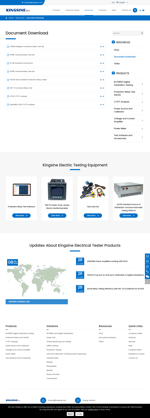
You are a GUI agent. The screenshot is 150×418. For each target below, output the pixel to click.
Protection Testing (54, 350)
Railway (50, 362)
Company (102, 10)
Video (117, 63)
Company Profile (135, 333)
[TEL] (147, 271)
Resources (89, 10)
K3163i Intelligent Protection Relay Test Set (27, 46)
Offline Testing (52, 345)
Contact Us (126, 10)
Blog (130, 345)
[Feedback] (147, 266)
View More (21, 215)
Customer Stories (72, 10)
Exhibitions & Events (136, 354)
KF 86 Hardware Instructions (21, 63)
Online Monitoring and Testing (59, 341)
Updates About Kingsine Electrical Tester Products (75, 245)
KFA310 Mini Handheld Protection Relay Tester (28, 79)
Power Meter (120, 128)
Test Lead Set (93, 206)
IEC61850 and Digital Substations (60, 333)
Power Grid (51, 337)
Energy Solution (89, 400)
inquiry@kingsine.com (33, 2)
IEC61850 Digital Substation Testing (123, 83)
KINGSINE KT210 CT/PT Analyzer (22, 104)
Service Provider (53, 374)
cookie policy (93, 409)
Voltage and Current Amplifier (124, 120)
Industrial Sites (52, 358)
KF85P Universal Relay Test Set (22, 55)
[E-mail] (147, 256)
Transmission (52, 378)
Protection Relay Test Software (21, 206)
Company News (135, 350)
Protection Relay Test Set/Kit (124, 93)
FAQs (116, 50)
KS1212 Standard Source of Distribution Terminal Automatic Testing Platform (128, 207)
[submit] (142, 33)
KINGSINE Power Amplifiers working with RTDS (107, 261)
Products (56, 10)
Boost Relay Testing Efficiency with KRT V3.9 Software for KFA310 (115, 288)
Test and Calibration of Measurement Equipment (66, 354)
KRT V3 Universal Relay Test (21, 88)
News (114, 10)
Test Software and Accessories (123, 137)
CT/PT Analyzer (121, 102)
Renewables (51, 366)
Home (11, 18)
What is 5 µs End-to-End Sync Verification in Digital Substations (115, 275)
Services (132, 341)
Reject (70, 414)
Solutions (52, 326)
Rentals (50, 370)
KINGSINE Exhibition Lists (19, 301)
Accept (79, 414)
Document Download (35, 18)
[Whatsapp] (147, 261)
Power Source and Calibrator (123, 110)
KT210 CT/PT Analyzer (18, 96)
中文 (113, 2)
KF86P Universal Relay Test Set (22, 71)
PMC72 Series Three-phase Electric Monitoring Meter (57, 207)
